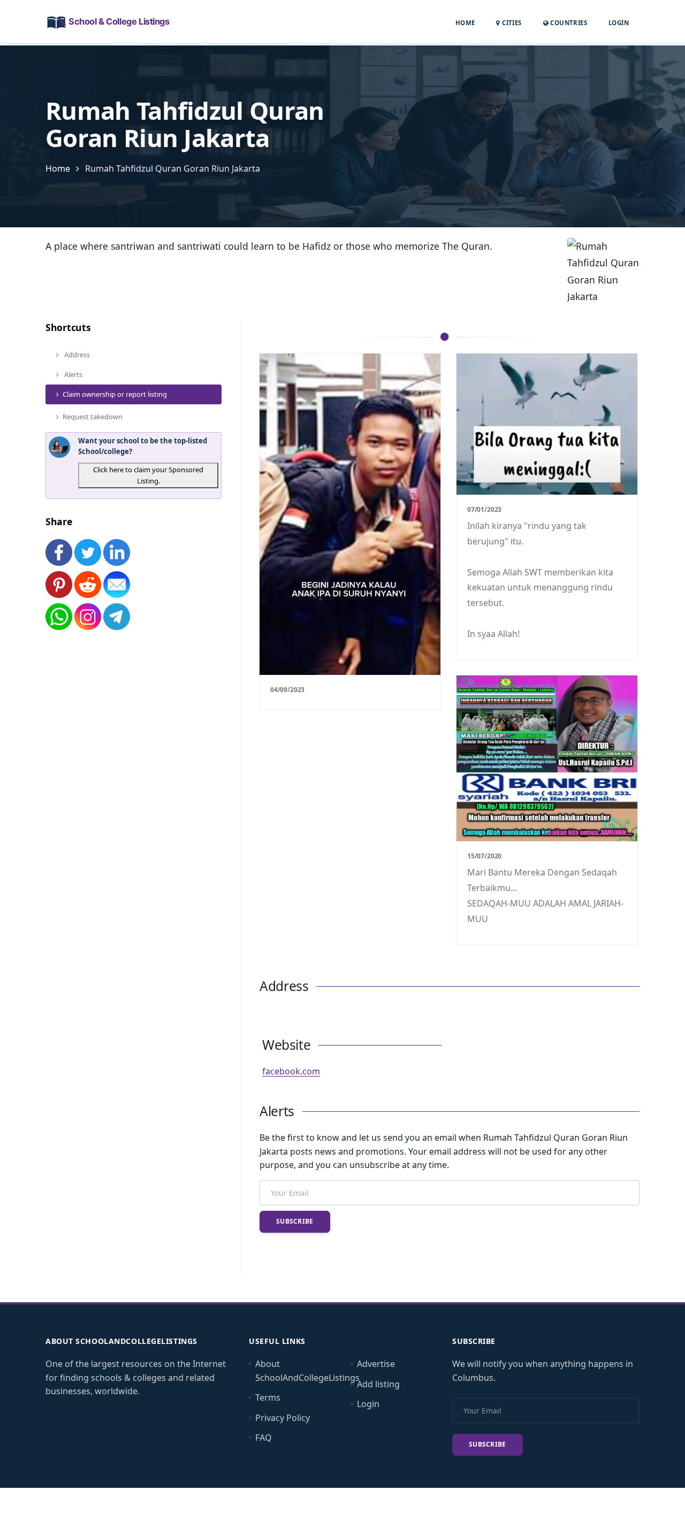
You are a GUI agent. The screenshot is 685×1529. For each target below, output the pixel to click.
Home (465, 23)
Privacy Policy (282, 1418)
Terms (267, 1397)
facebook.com (291, 1071)
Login (618, 22)
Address (76, 354)
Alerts (72, 374)
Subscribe (295, 1221)
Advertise (376, 1364)
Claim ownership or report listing (115, 394)
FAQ (263, 1437)
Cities (510, 23)
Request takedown (93, 416)
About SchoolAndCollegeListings (307, 1371)
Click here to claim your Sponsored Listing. (148, 475)
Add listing (378, 1384)
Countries (568, 22)
